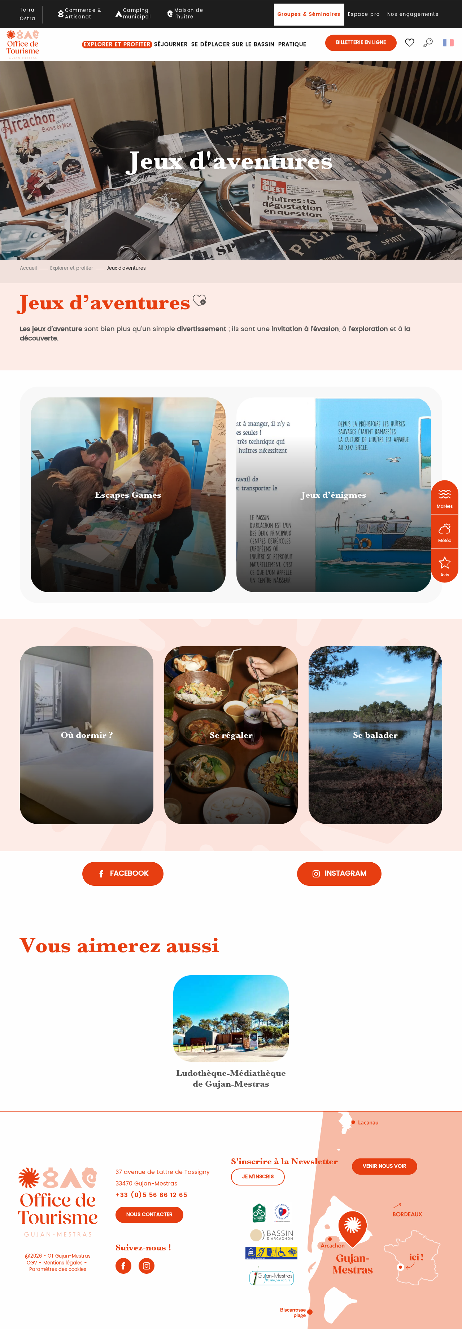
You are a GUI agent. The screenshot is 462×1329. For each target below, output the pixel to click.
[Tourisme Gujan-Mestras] (22, 44)
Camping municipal (137, 14)
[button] (428, 43)
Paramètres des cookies (57, 1269)
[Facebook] (123, 1268)
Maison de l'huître (189, 14)
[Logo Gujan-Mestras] (271, 1275)
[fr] (448, 43)
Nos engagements (413, 14)
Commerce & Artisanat (83, 14)
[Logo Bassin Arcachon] (271, 1235)
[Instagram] (146, 1268)
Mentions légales (63, 1263)
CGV (32, 1263)
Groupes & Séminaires (309, 14)
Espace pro (364, 14)
